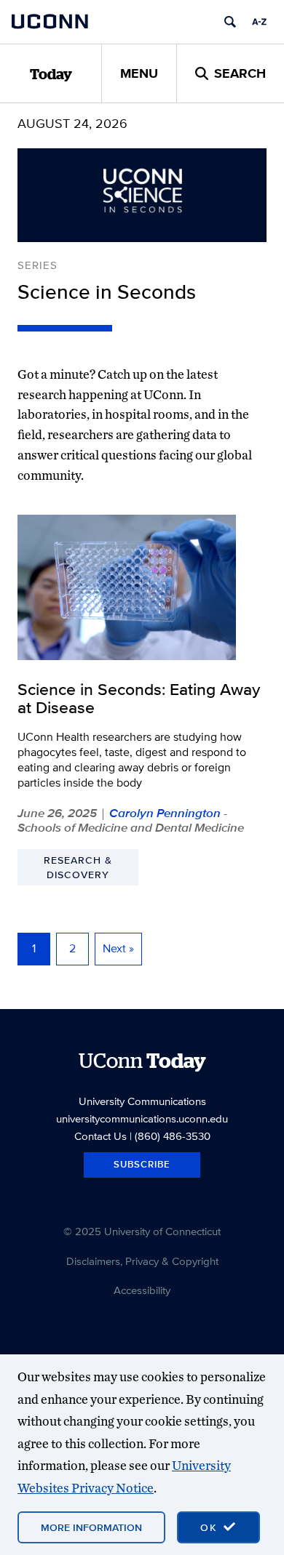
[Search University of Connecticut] (230, 21)
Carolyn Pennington (165, 812)
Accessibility (142, 1290)
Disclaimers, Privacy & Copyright (142, 1261)
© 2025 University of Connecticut (142, 1231)
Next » (118, 948)
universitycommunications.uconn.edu (142, 1118)
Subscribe (142, 1164)
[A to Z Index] (259, 21)
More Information (91, 1527)
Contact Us (100, 1136)
